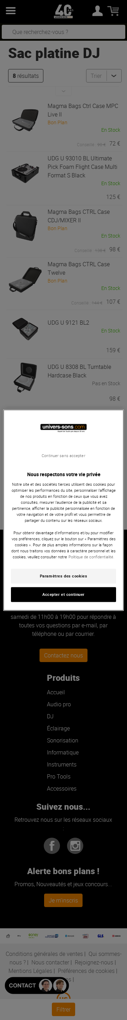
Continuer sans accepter (63, 455)
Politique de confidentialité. (91, 556)
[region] (63, 510)
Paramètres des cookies (63, 576)
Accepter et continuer (63, 594)
